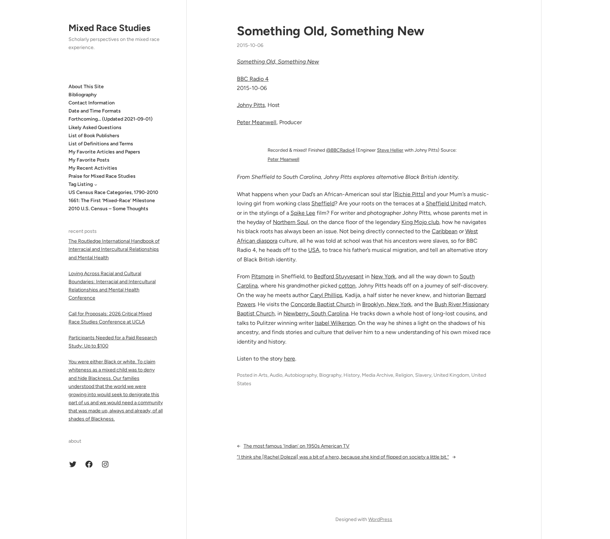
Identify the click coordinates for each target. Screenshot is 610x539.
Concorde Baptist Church (323, 304)
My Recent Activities (92, 168)
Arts (263, 375)
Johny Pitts (251, 105)
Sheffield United (446, 203)
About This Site (86, 87)
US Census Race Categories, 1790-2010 (113, 192)
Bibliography (82, 95)
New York (383, 276)
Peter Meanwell (283, 159)
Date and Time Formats (94, 111)
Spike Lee (303, 213)
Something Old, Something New (330, 30)
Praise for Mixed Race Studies (102, 176)
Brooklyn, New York (386, 304)
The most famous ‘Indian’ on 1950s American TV (296, 446)
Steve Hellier (390, 150)
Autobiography (301, 375)
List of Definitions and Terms (100, 144)
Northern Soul (290, 222)
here (289, 358)
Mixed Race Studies (109, 28)
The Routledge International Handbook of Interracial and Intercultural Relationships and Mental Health (114, 249)
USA (313, 250)
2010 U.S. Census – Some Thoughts (108, 209)
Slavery (423, 375)
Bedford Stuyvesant (339, 276)
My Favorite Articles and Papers (104, 152)
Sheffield (323, 203)
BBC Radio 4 (253, 78)
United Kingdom (451, 375)
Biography (330, 375)
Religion (404, 375)
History (351, 375)
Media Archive (377, 375)
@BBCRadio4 (340, 150)
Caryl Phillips (326, 295)
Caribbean (445, 231)
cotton (347, 285)
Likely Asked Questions (94, 128)
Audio (276, 375)
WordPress (380, 519)
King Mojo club (420, 222)
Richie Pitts (409, 194)
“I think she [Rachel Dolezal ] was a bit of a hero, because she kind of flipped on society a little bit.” (343, 457)
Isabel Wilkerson (335, 323)
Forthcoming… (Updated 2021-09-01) (110, 119)
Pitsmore (262, 276)
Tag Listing (80, 184)
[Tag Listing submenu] (95, 184)
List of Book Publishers (93, 136)
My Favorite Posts (88, 160)
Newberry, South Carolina (315, 313)
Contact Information (91, 103)
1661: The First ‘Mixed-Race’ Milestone (111, 201)
